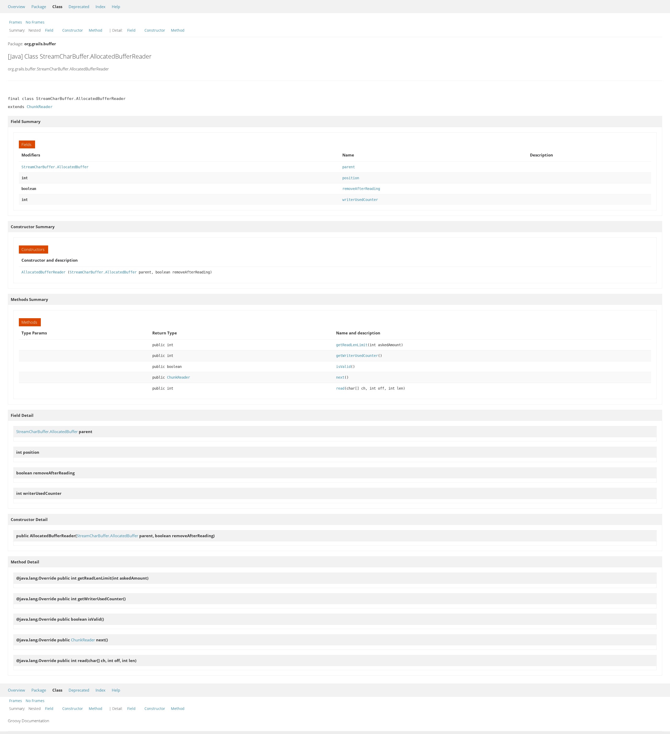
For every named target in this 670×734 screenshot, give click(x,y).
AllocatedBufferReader (43, 272)
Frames (15, 22)
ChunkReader (40, 106)
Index (100, 6)
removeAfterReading (361, 189)
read (340, 388)
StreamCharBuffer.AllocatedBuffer (54, 167)
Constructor (72, 30)
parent (348, 167)
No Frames (35, 22)
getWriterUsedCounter (357, 356)
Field (49, 30)
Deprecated (79, 6)
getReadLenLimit (351, 345)
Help (116, 6)
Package (38, 6)
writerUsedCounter (360, 200)
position (350, 178)
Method (95, 30)
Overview (16, 6)
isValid (343, 367)
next (340, 377)
